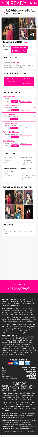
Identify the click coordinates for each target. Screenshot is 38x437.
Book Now (15, 101)
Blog (3, 374)
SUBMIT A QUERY (30, 370)
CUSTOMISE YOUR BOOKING (27, 81)
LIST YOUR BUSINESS (28, 368)
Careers (3, 372)
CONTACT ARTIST (11, 80)
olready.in (14, 431)
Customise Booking (25, 101)
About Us (4, 370)
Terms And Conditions (7, 376)
